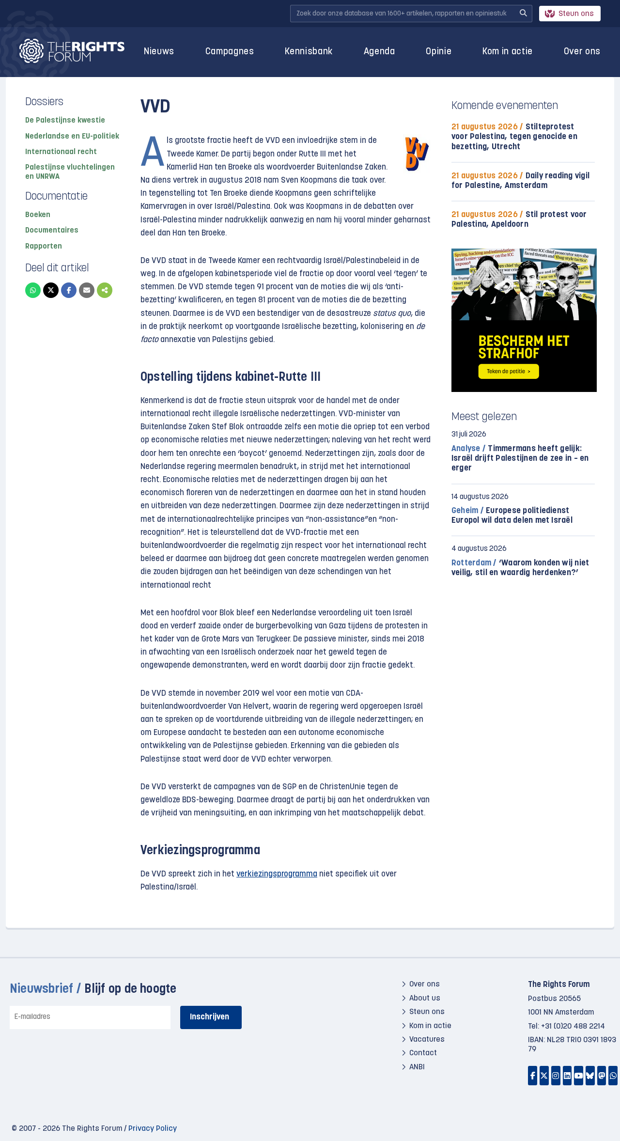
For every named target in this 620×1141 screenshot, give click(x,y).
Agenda (379, 52)
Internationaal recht (61, 152)
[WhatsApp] (33, 290)
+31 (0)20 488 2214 (573, 1027)
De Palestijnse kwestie (65, 121)
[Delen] (104, 290)
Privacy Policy (152, 1129)
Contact (423, 1053)
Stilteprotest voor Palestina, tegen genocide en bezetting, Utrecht (514, 137)
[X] (51, 290)
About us (424, 998)
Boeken (37, 215)
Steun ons (576, 14)
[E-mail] (86, 290)
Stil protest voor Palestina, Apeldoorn (519, 220)
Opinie (438, 52)
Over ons (582, 52)
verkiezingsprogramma (276, 874)
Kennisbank (309, 52)
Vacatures (427, 1040)
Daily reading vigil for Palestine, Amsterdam (520, 181)
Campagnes (229, 52)
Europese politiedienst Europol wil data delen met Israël (512, 516)
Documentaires (51, 230)
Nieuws (159, 52)
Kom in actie (507, 52)
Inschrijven (209, 1017)
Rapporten (43, 246)
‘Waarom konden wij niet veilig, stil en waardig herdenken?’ (520, 568)
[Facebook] (69, 290)
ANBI (417, 1067)
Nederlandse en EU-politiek (72, 137)
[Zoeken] (523, 13)
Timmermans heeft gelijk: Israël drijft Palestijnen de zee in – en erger (520, 458)
